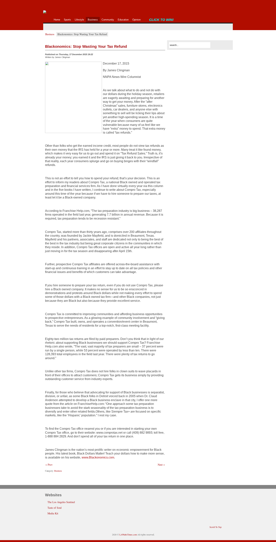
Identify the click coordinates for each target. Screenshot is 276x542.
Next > (161, 464)
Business (49, 34)
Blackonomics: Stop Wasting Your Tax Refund (86, 46)
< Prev (49, 464)
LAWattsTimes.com (128, 534)
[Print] (163, 55)
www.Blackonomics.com (98, 457)
